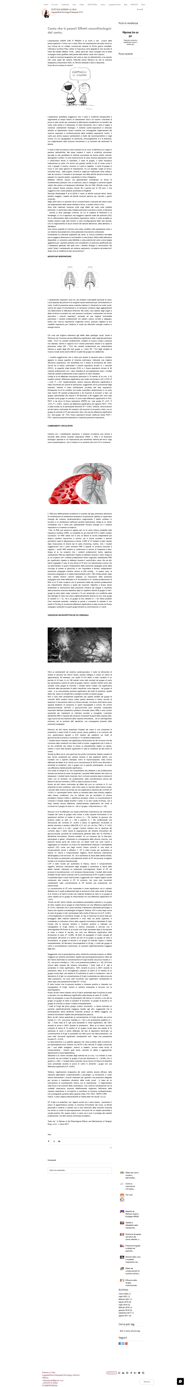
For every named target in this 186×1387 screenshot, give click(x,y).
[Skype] (143, 1373)
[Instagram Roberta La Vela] (127, 1373)
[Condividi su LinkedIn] (59, 1141)
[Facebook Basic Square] (120, 1343)
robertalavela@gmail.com (52, 1380)
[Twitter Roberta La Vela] (139, 1373)
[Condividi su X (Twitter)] (54, 1141)
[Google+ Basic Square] (126, 1343)
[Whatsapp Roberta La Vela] (119, 1373)
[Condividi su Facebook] (49, 1141)
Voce (49, 1134)
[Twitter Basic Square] (123, 1343)
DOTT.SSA (56, 9)
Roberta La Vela (49, 1372)
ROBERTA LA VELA (69, 9)
